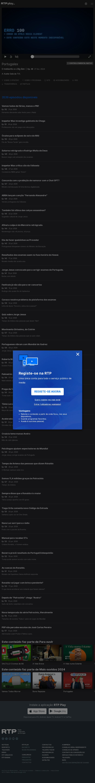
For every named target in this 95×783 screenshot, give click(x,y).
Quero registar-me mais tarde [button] (47, 400)
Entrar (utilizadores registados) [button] (47, 404)
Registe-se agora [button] (47, 391)
